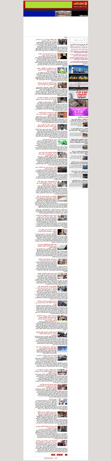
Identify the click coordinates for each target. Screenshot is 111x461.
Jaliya (53, 10)
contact (27, 10)
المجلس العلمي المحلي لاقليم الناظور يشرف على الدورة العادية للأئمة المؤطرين (46, 333)
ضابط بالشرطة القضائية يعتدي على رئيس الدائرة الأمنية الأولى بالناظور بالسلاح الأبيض (47, 246)
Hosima (69, 10)
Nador (79, 10)
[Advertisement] (55, 26)
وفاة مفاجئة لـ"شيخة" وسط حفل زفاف (79, 49)
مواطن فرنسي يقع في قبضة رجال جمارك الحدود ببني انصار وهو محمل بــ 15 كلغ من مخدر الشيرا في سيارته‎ (46, 288)
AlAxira (32, 10)
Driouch (74, 10)
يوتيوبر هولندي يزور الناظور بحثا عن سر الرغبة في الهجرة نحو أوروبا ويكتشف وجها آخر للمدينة (78, 62)
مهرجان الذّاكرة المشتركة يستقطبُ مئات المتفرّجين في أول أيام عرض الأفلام (47, 84)
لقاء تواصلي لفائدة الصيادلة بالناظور (47, 273)
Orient (63, 10)
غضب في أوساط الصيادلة (50, 139)
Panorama (41, 10)
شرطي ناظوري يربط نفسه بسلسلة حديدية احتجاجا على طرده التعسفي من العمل (46, 302)
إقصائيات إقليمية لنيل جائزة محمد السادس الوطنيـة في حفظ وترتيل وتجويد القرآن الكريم (47, 154)
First (85, 10)
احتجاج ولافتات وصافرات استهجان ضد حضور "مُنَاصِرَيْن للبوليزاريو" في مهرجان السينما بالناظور (46, 371)
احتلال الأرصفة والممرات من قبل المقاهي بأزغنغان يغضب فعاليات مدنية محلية (79, 153)
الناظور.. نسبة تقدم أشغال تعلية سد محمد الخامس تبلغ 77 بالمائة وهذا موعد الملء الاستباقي (78, 130)
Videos (48, 10)
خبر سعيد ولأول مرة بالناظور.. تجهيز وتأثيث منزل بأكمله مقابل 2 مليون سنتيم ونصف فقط (47, 69)
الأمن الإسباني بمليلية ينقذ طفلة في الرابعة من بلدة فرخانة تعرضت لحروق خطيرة (46, 99)
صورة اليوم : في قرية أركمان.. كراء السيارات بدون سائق (51, 209)
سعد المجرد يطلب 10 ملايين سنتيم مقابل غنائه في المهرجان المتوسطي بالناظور (47, 126)
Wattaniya (58, 10)
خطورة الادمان (53, 399)
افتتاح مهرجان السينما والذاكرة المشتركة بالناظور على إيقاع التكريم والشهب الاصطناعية (47, 386)
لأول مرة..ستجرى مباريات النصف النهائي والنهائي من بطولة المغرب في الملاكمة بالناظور (46, 114)
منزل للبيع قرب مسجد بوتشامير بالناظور (78, 46)
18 (66, 454)
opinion (36, 10)
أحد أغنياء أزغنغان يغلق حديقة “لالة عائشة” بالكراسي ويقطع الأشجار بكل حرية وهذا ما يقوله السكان (46, 183)
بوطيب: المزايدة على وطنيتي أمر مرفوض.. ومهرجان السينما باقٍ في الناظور (47, 231)
